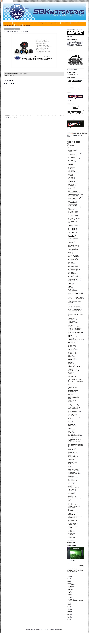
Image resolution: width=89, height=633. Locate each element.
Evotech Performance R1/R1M (73, 310)
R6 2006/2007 (70, 429)
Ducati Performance (72, 270)
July (70, 591)
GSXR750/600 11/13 (72, 353)
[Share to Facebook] (24, 73)
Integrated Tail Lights (72, 365)
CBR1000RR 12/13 (71, 232)
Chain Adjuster (71, 242)
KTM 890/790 (70, 372)
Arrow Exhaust (70, 164)
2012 (69, 617)
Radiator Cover (71, 455)
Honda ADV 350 (71, 356)
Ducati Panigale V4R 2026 (73, 266)
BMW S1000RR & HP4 (72, 191)
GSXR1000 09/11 (71, 345)
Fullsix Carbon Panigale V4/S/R (74, 333)
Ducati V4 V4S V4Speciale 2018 (74, 277)
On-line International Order (18, 23)
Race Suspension (74, 23)
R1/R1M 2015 (70, 424)
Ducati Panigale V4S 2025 (73, 267)
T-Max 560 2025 (71, 493)
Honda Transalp (71, 358)
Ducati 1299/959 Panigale (73, 258)
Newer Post (7, 115)
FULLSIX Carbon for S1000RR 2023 (75, 332)
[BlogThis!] (22, 73)
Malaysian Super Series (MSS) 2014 (75, 381)
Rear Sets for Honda (72, 462)
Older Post (62, 115)
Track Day (70, 503)
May (70, 594)
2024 (69, 579)
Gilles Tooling (70, 338)
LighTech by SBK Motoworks (73, 375)
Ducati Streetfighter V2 (72, 273)
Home (5, 23)
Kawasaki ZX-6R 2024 (72, 369)
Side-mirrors (70, 479)
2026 (69, 576)
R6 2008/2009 (70, 431)
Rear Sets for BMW (71, 460)
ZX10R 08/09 (70, 530)
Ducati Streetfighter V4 (72, 275)
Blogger (60, 629)
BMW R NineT (70, 181)
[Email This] (20, 73)
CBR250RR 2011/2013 (72, 238)
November (71, 586)
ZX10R (69, 528)
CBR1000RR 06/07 (71, 229)
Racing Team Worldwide (72, 453)
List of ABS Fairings (39, 23)
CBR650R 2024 (71, 241)
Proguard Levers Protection (73, 417)
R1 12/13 (69, 422)
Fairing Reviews (57, 23)
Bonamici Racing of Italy (29, 23)
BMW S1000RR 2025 (72, 204)
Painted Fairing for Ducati (73, 404)
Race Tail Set (70, 450)
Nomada (69, 394)
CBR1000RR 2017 (71, 233)
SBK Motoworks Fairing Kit (73, 470)
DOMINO (69, 252)
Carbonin (70, 226)
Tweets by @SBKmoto (71, 542)
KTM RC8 (70, 373)
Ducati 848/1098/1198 (72, 259)
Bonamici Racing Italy (72, 215)
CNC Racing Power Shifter (73, 246)
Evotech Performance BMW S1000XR (75, 297)
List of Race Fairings (48, 23)
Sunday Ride (70, 484)
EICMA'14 (70, 286)
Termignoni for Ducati (72, 496)
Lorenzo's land (71, 377)
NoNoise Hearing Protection (73, 397)
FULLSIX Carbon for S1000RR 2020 (75, 331)
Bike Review (70, 170)
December (71, 584)
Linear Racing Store (72, 376)
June (70, 592)
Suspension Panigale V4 (72, 487)
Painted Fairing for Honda (73, 405)
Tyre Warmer (70, 509)
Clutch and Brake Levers (72, 245)
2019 (69, 606)
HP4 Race (70, 362)
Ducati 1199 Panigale (72, 255)
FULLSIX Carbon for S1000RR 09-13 (75, 328)
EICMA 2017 (70, 282)
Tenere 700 (70, 494)
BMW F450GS (70, 175)
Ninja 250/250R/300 (72, 393)
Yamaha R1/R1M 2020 (72, 526)
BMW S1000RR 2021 (72, 201)
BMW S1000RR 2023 (72, 202)
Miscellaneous (70, 383)
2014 (69, 614)
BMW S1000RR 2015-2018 (73, 198)
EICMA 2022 (70, 283)
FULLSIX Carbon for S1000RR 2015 (75, 329)
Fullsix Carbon (70, 325)
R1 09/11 (69, 421)
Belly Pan (70, 168)
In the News (70, 363)
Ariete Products (71, 163)
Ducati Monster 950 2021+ (73, 265)
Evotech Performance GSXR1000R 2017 (75, 304)
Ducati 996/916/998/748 (72, 260)
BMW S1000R (70, 187)
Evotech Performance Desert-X (74, 300)
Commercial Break (71, 248)
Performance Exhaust (72, 414)
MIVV (69, 384)
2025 (69, 578)
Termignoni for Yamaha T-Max (73, 499)
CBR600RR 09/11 (71, 239)
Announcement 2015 (72, 157)
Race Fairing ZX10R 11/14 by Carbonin (75, 445)
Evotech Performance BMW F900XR (75, 293)
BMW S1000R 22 (71, 188)
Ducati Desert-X (71, 263)
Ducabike (70, 253)
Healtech (69, 355)
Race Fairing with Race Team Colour (75, 444)
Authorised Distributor (65, 23)
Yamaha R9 (70, 527)
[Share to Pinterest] (26, 73)
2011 (69, 619)
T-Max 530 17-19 (71, 489)
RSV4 (69, 466)
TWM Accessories (10, 75)
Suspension (70, 486)
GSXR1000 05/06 (71, 342)
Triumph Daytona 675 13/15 (73, 506)
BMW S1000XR (71, 208)
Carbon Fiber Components (73, 224)
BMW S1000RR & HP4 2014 (73, 192)
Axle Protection (71, 165)
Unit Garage (70, 510)
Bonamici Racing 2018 (72, 214)
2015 (69, 612)
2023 (69, 581)
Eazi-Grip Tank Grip (71, 279)
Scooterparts (70, 476)
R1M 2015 (70, 427)
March (70, 597)
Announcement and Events (73, 158)
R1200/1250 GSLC (71, 425)
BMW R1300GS (71, 184)
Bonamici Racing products (73, 216)
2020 (69, 604)
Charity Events (70, 243)
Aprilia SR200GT (71, 161)
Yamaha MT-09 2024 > (72, 524)
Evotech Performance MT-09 (73, 306)
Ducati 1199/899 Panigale (73, 256)
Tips (69, 500)
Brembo (69, 222)
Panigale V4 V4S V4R (72, 412)
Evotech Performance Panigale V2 (74, 307)
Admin (69, 147)
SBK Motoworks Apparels (73, 469)
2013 (69, 616)
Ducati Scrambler (71, 272)
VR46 (69, 513)
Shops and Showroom (72, 477)
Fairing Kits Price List (72, 319)
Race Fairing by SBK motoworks (74, 435)
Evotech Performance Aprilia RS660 (75, 292)
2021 (69, 603)
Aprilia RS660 (70, 160)
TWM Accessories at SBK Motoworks (76, 600)
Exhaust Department (72, 316)
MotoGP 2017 (70, 386)
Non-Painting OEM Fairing (73, 395)
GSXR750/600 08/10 (72, 352)
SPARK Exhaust (71, 482)
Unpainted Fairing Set (72, 511)
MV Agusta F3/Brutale (72, 387)
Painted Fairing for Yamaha (73, 408)
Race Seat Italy (71, 449)
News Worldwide (71, 391)
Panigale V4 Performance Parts (74, 411)
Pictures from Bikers (72, 415)
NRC (69, 398)
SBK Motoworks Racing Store (73, 473)
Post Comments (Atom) (13, 117)
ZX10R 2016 (70, 534)
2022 (69, 583)
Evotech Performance (72, 290)
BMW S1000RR (71, 190)
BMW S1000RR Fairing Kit (73, 205)
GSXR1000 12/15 (71, 346)
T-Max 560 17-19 (71, 490)
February (71, 599)
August (70, 589)
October (70, 587)
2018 (69, 608)
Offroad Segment (71, 400)
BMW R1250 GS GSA (72, 182)
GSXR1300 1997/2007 (72, 349)
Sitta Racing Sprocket (72, 480)
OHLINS (69, 401)
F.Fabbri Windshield (72, 318)
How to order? (70, 360)
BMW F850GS (70, 177)
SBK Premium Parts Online (73, 74)
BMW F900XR (70, 178)
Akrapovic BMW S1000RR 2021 (74, 153)
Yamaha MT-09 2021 (72, 521)
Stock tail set (70, 483)
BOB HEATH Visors (71, 209)
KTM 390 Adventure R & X (73, 370)
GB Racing (70, 335)
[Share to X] (23, 73)
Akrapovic (70, 151)
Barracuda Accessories (72, 167)
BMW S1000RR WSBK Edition (73, 207)
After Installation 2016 (72, 148)
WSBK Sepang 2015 (72, 520)
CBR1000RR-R (71, 236)
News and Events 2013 (72, 390)
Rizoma (69, 465)
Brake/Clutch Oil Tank (72, 221)
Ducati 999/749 (71, 262)
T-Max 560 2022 (71, 492)
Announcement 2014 (72, 156)
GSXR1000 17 (70, 348)
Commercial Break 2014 (72, 249)
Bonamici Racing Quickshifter (73, 218)
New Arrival (70, 388)
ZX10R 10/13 (70, 531)
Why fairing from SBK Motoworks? (74, 516)
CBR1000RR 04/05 (71, 228)
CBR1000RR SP (71, 235)
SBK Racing (70, 475)
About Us (10, 23)
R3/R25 (69, 428)
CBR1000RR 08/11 (71, 231)
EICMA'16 (70, 287)
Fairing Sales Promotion (72, 322)
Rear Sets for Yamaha (72, 463)
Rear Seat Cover (71, 458)
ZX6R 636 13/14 (71, 537)
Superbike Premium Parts (9, 25)
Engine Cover (70, 289)
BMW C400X (70, 174)
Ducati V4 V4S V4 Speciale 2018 (74, 276)
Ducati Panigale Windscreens (73, 269)
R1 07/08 (69, 420)
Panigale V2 (70, 410)
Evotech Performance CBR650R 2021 (75, 298)
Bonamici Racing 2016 (72, 211)
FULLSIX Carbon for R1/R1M (73, 326)
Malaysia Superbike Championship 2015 (75, 379)
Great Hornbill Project (72, 341)
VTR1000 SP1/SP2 (71, 514)
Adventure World (18, 25)
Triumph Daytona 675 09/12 (73, 504)
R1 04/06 (69, 418)
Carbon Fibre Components (73, 225)
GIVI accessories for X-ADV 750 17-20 (75, 339)
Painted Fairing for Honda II (73, 407)
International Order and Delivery (74, 366)
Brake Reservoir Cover (72, 219)
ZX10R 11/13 (70, 533)
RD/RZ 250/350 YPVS (72, 456)
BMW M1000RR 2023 (72, 180)
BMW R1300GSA (71, 185)
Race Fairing (70, 432)
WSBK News (70, 519)
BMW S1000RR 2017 (72, 199)
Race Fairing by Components (73, 434)
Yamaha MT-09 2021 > (72, 523)
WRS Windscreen (26, 25)
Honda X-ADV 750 (71, 359)
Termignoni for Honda (72, 497)
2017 (69, 609)
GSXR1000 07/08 (71, 343)
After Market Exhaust (72, 150)
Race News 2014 (71, 448)
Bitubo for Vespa (71, 171)
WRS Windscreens (71, 517)
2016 (69, 611)
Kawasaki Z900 (71, 368)
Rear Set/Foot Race (71, 459)
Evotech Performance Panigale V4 (74, 309)
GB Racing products (72, 336)
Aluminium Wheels (71, 154)
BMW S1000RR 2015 (72, 195)
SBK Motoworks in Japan (72, 472)
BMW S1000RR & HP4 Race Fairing (75, 194)
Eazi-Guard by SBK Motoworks (74, 280)
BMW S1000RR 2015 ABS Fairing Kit (75, 197)
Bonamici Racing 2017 (72, 212)
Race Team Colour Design (73, 452)
